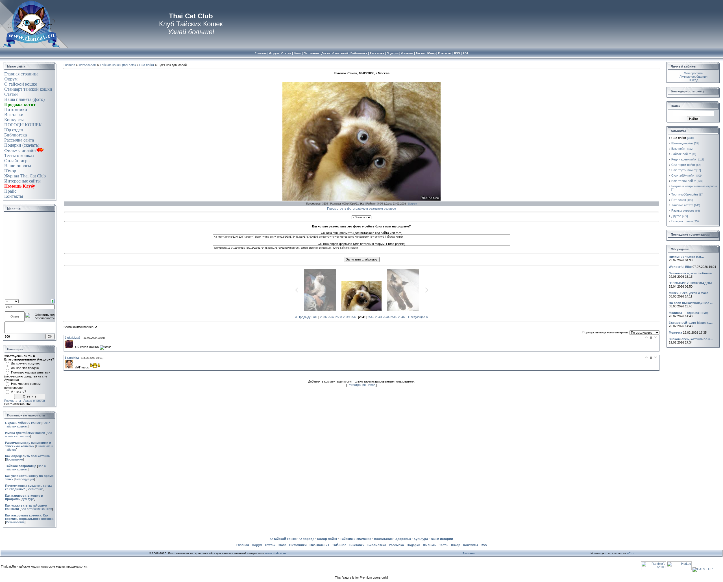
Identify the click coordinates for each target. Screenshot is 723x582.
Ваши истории (442, 538)
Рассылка (396, 545)
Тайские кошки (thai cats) (118, 65)
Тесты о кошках (19, 155)
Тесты (443, 545)
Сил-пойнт (146, 65)
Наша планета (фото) (24, 99)
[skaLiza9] (70, 347)
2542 (370, 317)
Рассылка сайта (19, 140)
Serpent (412, 203)
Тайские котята (682, 205)
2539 (346, 317)
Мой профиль (693, 73)
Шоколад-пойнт (682, 143)
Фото (282, 545)
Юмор (10, 170)
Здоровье (403, 538)
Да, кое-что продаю (25, 368)
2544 (386, 317)
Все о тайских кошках (28, 434)
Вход (371, 384)
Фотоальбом (87, 65)
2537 (331, 317)
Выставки (13, 114)
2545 (393, 317)
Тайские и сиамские (355, 538)
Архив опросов (34, 400)
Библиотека (15, 135)
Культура (27, 499)
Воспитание (14, 459)
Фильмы (429, 545)
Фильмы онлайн (20, 150)
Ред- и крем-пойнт (684, 159)
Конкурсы (14, 119)
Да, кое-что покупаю (25, 363)
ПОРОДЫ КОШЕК (23, 124)
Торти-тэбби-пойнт (684, 194)
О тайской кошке (20, 84)
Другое (676, 216)
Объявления (319, 545)
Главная (69, 65)
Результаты (12, 400)
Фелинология (15, 522)
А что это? (18, 391)
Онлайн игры (17, 160)
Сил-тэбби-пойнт (683, 175)
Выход (693, 80)
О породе (306, 538)
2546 (401, 317)
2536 (323, 317)
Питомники (15, 109)
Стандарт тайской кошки (28, 89)
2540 (353, 317)
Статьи (11, 94)
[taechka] (70, 367)
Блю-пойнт (679, 148)
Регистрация (357, 384)
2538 (338, 317)
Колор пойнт (327, 538)
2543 (378, 317)
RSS (484, 545)
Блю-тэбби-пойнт (683, 181)
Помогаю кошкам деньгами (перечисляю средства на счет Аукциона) (27, 376)
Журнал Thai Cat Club (25, 175)
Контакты (13, 196)
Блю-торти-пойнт (683, 170)
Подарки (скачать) (21, 145)
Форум (11, 79)
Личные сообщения (693, 76)
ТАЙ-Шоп (339, 545)
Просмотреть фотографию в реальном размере (361, 208)
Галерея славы (682, 221)
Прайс (10, 191)
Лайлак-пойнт (681, 154)
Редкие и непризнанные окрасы (694, 186)
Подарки (413, 545)
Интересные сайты (22, 181)
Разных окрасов (682, 210)
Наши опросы (17, 165)
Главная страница (21, 73)
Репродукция (24, 479)
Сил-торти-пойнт (683, 164)
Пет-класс (678, 199)
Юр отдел (13, 129)
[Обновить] (53, 300)
